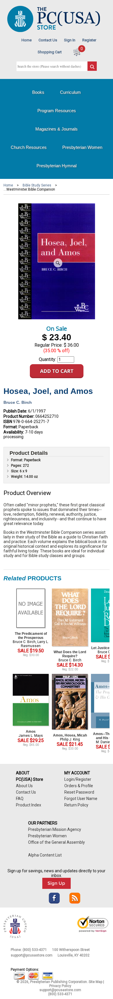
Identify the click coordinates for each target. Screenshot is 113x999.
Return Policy (76, 805)
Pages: (17, 466)
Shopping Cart (50, 52)
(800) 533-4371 (35, 950)
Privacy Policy (60, 986)
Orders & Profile (78, 785)
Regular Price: (48, 345)
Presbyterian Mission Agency (54, 829)
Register (89, 40)
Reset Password (79, 792)
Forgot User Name (80, 798)
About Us (24, 785)
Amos (31, 732)
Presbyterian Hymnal (56, 165)
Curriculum (70, 92)
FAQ (19, 798)
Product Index (28, 805)
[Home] (53, 31)
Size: (15, 471)
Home (26, 40)
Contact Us (48, 40)
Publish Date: (15, 411)
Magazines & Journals (56, 128)
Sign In (69, 40)
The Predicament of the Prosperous (31, 636)
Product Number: (18, 416)
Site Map (95, 982)
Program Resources (56, 110)
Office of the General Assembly (56, 842)
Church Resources (29, 147)
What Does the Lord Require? (70, 654)
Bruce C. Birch (17, 402)
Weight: (17, 477)
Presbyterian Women (82, 147)
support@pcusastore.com (31, 955)
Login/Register (77, 779)
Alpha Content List (45, 855)
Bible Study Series (37, 185)
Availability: (13, 432)
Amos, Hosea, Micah (70, 735)
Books (38, 92)
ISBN (7, 421)
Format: (10, 426)
